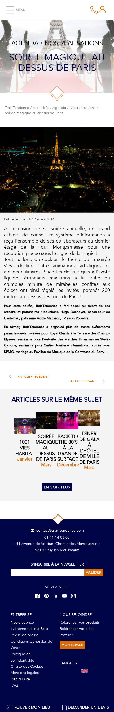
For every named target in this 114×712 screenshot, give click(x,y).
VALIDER (94, 572)
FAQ (14, 685)
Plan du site (20, 679)
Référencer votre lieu (77, 628)
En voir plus (57, 487)
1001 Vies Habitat (24, 448)
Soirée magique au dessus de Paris (47, 448)
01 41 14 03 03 (57, 537)
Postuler (66, 635)
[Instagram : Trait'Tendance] (75, 596)
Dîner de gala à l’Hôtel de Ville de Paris (89, 448)
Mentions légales (25, 672)
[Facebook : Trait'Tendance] (39, 596)
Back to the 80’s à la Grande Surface (68, 448)
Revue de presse (25, 635)
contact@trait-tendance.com (59, 530)
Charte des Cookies (27, 666)
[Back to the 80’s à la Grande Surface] (67, 420)
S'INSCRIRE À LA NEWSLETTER (57, 564)
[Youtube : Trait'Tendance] (66, 596)
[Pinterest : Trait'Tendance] (48, 596)
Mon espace (72, 645)
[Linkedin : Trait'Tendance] (57, 596)
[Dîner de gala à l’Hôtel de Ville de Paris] (89, 418)
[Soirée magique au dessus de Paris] (46, 420)
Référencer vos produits (80, 622)
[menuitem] (84, 670)
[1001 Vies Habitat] (25, 426)
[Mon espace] (94, 10)
